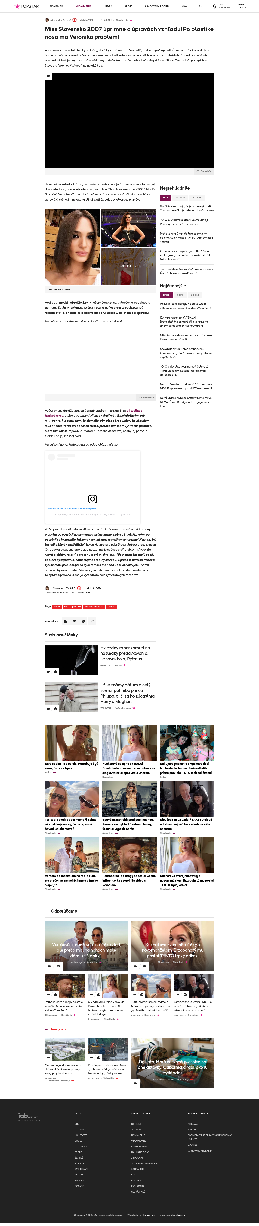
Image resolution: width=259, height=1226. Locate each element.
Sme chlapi (81, 1169)
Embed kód (206, 171)
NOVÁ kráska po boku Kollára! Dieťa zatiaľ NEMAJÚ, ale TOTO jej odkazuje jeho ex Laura (186, 402)
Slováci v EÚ (138, 1192)
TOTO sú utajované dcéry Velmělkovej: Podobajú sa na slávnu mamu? (184, 222)
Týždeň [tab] (180, 197)
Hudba (108, 6)
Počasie (79, 1186)
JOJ (77, 1124)
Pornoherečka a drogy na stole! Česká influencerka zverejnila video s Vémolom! (185, 306)
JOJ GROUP (81, 1147)
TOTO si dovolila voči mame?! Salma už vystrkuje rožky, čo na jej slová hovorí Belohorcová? (184, 370)
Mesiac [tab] (197, 197)
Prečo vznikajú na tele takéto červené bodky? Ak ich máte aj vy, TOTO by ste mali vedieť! (186, 237)
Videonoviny (138, 1141)
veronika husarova (94, 607)
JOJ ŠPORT (81, 1135)
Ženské (79, 1158)
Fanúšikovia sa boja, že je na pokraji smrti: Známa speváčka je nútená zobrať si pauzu (187, 208)
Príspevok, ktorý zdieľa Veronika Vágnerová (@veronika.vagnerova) (93, 514)
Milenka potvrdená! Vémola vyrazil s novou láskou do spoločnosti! (186, 337)
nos (66, 607)
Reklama (193, 1124)
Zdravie (79, 1175)
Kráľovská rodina (157, 6)
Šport (129, 6)
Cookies (192, 1145)
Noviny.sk (56, 6)
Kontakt (193, 1130)
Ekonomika (137, 1186)
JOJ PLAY (80, 1130)
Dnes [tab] (166, 295)
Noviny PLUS (138, 1135)
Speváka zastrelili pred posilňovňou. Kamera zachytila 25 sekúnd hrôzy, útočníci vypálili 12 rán (187, 353)
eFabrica (180, 1215)
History (79, 1181)
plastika (76, 607)
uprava (111, 607)
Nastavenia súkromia (200, 1151)
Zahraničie (137, 1169)
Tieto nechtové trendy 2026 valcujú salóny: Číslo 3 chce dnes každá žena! (187, 271)
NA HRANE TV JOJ (140, 1152)
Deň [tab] (165, 197)
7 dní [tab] (180, 295)
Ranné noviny (139, 1147)
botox (57, 607)
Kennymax (149, 1215)
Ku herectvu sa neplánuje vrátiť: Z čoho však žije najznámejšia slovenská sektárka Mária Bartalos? (186, 255)
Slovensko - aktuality (144, 1163)
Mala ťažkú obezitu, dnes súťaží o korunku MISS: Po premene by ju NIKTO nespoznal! (186, 386)
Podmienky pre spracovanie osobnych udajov (210, 1137)
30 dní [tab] (195, 295)
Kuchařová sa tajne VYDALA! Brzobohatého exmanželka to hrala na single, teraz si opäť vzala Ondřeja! (184, 321)
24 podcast (137, 1158)
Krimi (134, 1175)
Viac (184, 6)
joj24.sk (136, 1130)
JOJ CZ (78, 1141)
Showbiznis (83, 6)
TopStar (80, 1163)
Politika (136, 1181)
